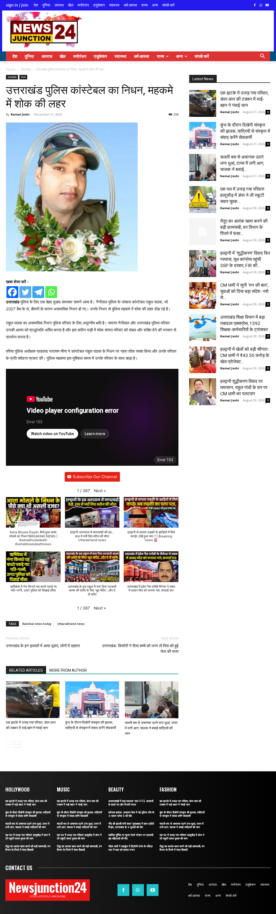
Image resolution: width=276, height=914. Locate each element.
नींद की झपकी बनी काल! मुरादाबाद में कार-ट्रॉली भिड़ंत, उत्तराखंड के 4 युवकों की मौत (131, 825)
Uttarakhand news (71, 624)
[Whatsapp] (51, 292)
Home (10, 69)
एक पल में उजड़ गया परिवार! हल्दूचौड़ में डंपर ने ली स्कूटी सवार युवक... (242, 195)
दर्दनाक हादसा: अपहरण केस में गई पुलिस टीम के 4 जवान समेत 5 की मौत (131, 814)
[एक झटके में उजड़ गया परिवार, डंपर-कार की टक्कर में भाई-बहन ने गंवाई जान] (33, 699)
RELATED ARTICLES (26, 670)
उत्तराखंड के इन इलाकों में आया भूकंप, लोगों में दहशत (43, 645)
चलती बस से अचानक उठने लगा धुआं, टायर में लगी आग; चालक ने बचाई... (242, 163)
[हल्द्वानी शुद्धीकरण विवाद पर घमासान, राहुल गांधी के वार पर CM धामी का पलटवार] (202, 391)
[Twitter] (25, 292)
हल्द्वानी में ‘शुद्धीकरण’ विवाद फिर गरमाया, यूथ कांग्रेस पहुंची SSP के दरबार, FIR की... (245, 259)
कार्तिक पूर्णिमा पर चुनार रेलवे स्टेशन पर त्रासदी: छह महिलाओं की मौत (131, 836)
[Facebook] (255, 5)
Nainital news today (36, 624)
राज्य (23, 77)
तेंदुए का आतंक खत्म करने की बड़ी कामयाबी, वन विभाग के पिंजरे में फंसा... (244, 227)
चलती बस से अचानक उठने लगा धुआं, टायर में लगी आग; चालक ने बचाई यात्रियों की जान (151, 728)
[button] (262, 56)
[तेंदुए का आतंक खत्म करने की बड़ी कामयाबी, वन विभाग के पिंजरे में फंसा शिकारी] (202, 231)
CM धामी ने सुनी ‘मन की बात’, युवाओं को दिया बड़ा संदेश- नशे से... (244, 291)
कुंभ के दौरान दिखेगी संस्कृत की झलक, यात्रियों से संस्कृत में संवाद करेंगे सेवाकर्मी (245, 131)
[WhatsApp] (261, 5)
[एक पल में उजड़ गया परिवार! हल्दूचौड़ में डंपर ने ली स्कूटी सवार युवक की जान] (202, 199)
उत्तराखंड (25, 69)
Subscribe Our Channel (95, 476)
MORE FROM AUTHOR (68, 670)
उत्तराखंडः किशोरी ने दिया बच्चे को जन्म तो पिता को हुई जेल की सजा (140, 648)
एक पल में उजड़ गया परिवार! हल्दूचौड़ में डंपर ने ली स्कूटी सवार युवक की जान (27, 836)
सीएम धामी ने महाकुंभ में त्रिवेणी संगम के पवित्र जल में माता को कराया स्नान (130, 848)
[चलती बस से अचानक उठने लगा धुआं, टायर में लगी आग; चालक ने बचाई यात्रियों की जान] (151, 699)
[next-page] (18, 744)
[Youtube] (267, 5)
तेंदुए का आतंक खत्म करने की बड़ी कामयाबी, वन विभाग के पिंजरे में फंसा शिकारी (27, 848)
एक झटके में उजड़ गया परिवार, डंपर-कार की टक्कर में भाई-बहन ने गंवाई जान (244, 99)
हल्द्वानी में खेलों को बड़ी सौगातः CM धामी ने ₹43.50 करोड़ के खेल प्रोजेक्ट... (244, 355)
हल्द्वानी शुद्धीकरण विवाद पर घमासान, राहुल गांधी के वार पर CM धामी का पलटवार (243, 387)
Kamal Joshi (20, 114)
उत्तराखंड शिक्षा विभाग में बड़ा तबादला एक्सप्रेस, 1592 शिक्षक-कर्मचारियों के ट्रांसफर (244, 323)
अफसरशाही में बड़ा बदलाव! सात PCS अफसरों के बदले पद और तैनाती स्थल (130, 802)
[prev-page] (9, 744)
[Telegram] (38, 292)
